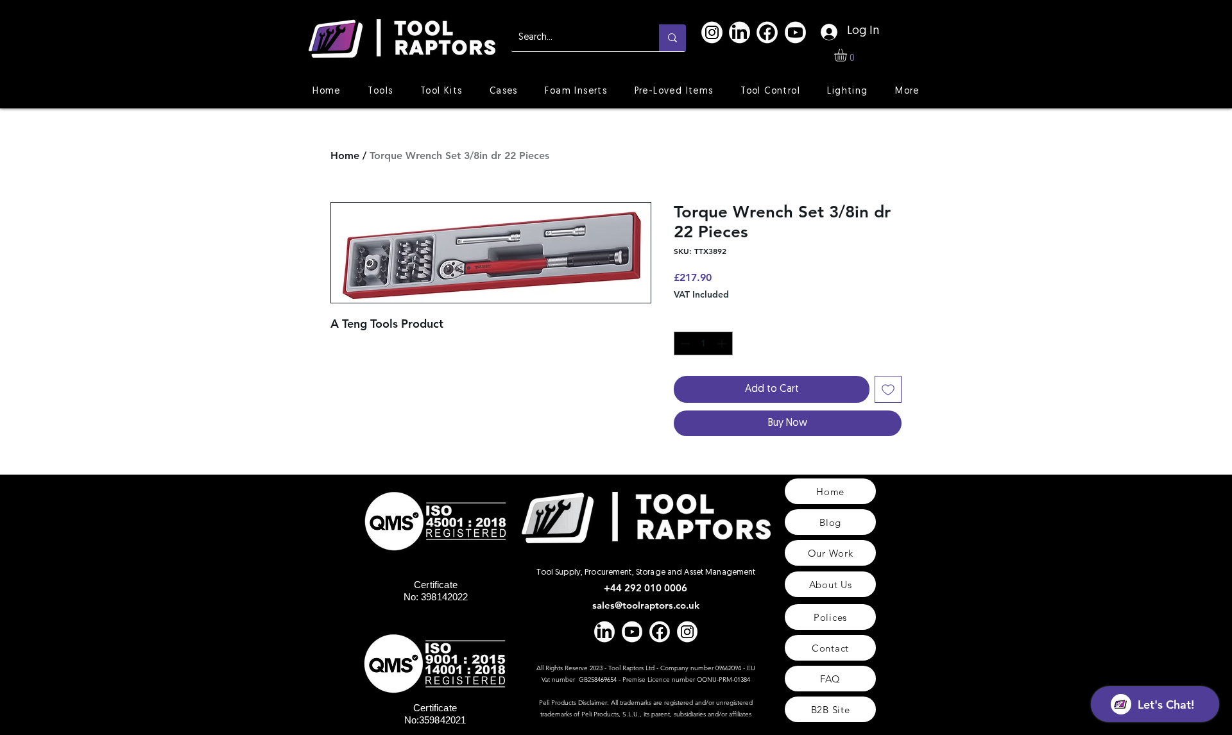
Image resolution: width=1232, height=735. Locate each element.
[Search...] (672, 37)
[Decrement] (684, 343)
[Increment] (723, 343)
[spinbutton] (703, 343)
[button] (848, 55)
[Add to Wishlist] (888, 389)
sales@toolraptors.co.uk (645, 605)
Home (344, 155)
